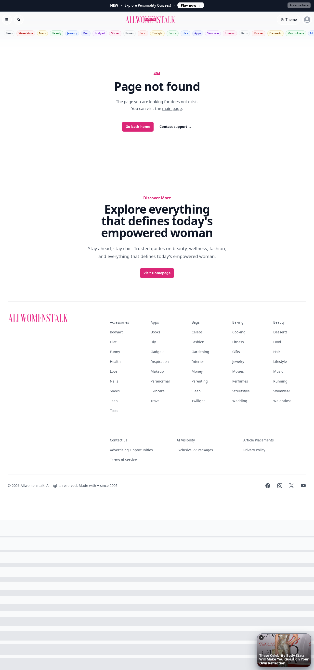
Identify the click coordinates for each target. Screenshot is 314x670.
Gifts (236, 351)
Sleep (196, 391)
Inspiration (160, 361)
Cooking (239, 332)
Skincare (213, 33)
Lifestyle (280, 361)
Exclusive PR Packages (195, 450)
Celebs (197, 332)
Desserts (275, 33)
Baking (238, 322)
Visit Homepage (157, 273)
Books (129, 33)
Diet (86, 33)
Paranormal (160, 381)
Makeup (157, 371)
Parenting (200, 381)
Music (278, 371)
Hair (185, 33)
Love (113, 371)
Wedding (239, 400)
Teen (9, 33)
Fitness (238, 342)
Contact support (175, 126)
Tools (114, 410)
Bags (244, 33)
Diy (153, 342)
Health (115, 361)
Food (143, 33)
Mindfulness (296, 33)
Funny (173, 33)
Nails (42, 33)
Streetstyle (25, 33)
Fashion (198, 342)
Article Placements (258, 440)
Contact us (118, 440)
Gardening (200, 351)
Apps (197, 33)
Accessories (119, 322)
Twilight (157, 33)
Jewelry (72, 33)
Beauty (56, 33)
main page (172, 108)
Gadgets (157, 351)
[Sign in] (307, 20)
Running (280, 381)
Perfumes (240, 381)
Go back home (138, 126)
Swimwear (281, 391)
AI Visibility (186, 440)
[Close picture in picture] (261, 637)
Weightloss (282, 400)
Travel (155, 400)
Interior (230, 33)
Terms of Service (123, 459)
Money (197, 371)
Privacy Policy (254, 450)
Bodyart (99, 33)
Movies (258, 33)
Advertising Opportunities (131, 450)
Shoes (115, 33)
